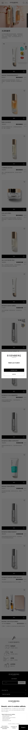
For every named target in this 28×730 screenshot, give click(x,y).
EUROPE (14, 374)
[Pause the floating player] (26, 49)
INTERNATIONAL (14, 370)
